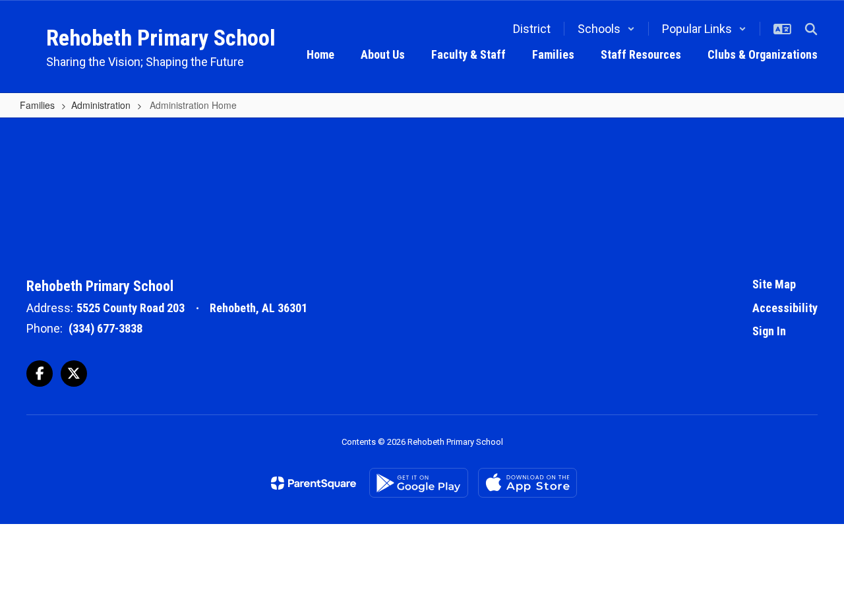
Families (37, 105)
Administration (101, 105)
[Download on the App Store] (527, 483)
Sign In (769, 331)
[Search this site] (811, 29)
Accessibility (785, 308)
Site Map (774, 284)
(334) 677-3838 (105, 328)
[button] (606, 29)
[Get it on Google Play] (418, 483)
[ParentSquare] (313, 483)
